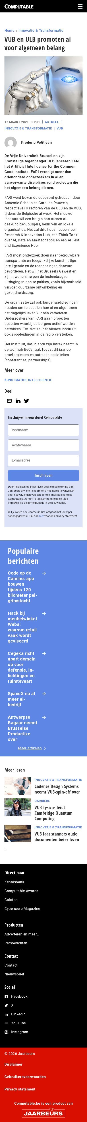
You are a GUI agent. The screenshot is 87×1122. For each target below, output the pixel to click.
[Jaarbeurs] (43, 1111)
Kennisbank (14, 882)
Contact (11, 965)
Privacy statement (19, 1089)
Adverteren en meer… (21, 934)
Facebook (19, 996)
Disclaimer (13, 1064)
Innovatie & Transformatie (41, 30)
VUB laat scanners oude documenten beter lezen (57, 836)
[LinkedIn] (18, 401)
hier (41, 516)
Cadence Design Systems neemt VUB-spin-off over (57, 789)
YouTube (18, 1023)
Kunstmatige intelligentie (28, 380)
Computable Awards (21, 891)
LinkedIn (18, 1014)
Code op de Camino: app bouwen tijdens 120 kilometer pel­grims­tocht (22, 586)
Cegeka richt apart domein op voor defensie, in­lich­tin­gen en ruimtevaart (21, 667)
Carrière (42, 801)
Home (9, 30)
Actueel (52, 122)
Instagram (19, 1032)
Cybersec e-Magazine (22, 909)
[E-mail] (9, 401)
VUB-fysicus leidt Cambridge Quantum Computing (54, 813)
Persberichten (15, 943)
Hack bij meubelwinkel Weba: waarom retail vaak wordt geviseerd (22, 627)
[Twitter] (26, 401)
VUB (60, 128)
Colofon (11, 900)
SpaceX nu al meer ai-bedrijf (21, 699)
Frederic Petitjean (36, 142)
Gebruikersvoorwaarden (25, 1077)
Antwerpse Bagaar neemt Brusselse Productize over (22, 728)
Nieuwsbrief (14, 974)
